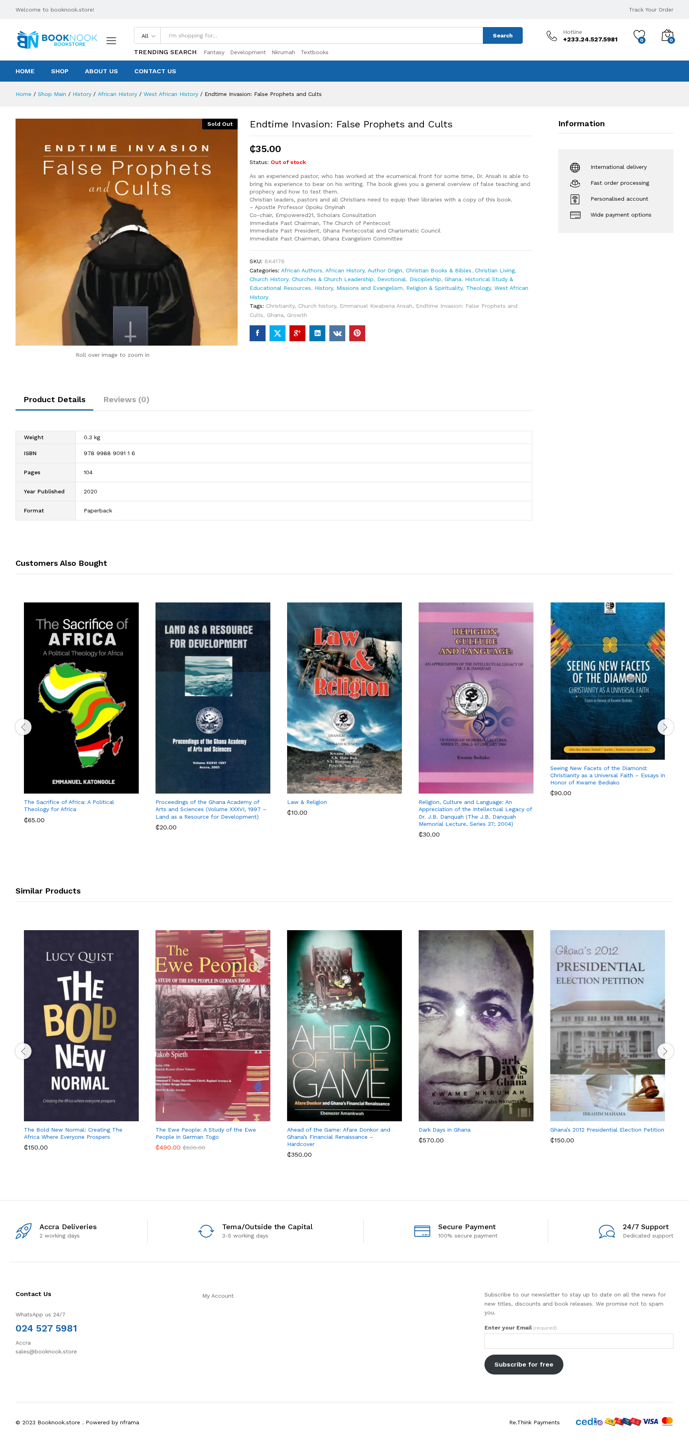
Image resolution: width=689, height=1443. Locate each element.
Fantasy (214, 52)
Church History (269, 279)
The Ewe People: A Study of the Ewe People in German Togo (206, 1133)
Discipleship (425, 279)
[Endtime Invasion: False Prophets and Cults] (258, 333)
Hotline (572, 32)
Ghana (453, 279)
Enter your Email (520, 1327)
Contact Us (155, 71)
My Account (218, 1295)
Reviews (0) (126, 399)
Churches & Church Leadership (333, 279)
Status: (259, 162)
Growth (297, 315)
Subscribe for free (523, 1364)
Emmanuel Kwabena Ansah (376, 306)
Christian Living (495, 270)
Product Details (54, 399)
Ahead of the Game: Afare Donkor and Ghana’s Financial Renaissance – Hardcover (338, 1136)
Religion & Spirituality (434, 288)
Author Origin (385, 270)
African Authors (301, 270)
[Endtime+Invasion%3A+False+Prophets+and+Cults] (277, 333)
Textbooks (315, 52)
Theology (478, 288)
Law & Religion (307, 802)
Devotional (391, 279)
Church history (317, 306)
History (324, 288)
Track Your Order (651, 9)
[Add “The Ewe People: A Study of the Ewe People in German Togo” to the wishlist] (220, 1112)
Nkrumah (283, 52)
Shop (60, 71)
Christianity (280, 306)
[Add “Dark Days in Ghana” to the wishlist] (483, 1112)
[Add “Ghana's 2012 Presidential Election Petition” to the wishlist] (615, 1112)
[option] (81, 718)
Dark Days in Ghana (444, 1129)
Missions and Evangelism (370, 288)
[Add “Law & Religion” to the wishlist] (351, 785)
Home (25, 71)
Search (503, 35)
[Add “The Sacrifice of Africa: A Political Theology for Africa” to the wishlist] (88, 785)
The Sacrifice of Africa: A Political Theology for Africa (69, 805)
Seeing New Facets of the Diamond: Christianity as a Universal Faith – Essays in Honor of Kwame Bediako (607, 775)
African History (344, 270)
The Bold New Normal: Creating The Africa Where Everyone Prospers (73, 1133)
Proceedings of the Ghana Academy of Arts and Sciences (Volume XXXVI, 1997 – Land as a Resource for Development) (211, 809)
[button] (52, 785)
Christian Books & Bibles (438, 270)
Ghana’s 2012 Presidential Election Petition (607, 1129)
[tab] (54, 403)
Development (248, 52)
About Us (101, 71)
